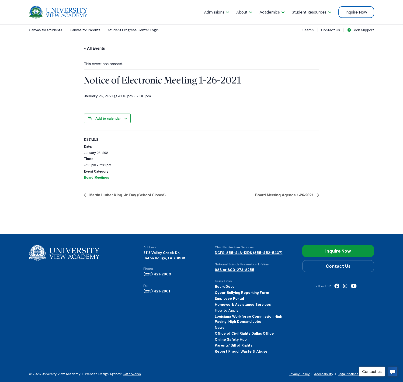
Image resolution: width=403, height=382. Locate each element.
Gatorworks (132, 374)
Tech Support (362, 30)
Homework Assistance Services (243, 304)
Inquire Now (338, 251)
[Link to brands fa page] (337, 286)
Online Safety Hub (231, 339)
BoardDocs (224, 286)
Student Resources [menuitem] (309, 12)
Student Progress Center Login (133, 30)
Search (308, 30)
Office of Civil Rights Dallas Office (244, 333)
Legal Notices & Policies (356, 374)
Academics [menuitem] (270, 12)
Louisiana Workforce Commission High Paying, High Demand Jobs (248, 319)
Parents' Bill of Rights (233, 345)
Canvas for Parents (85, 30)
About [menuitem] (241, 12)
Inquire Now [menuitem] (356, 12)
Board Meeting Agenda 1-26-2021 (285, 195)
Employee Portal (229, 298)
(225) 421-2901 (156, 291)
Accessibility (323, 374)
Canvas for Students (45, 30)
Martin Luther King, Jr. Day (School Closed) (127, 195)
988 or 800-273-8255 (234, 269)
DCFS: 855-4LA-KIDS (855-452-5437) (248, 252)
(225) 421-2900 (157, 274)
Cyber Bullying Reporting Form (242, 292)
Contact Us (330, 30)
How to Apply (227, 310)
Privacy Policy (299, 374)
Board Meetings (96, 177)
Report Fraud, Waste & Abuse (241, 351)
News (219, 327)
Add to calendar (108, 118)
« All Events (94, 48)
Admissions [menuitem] (214, 12)
